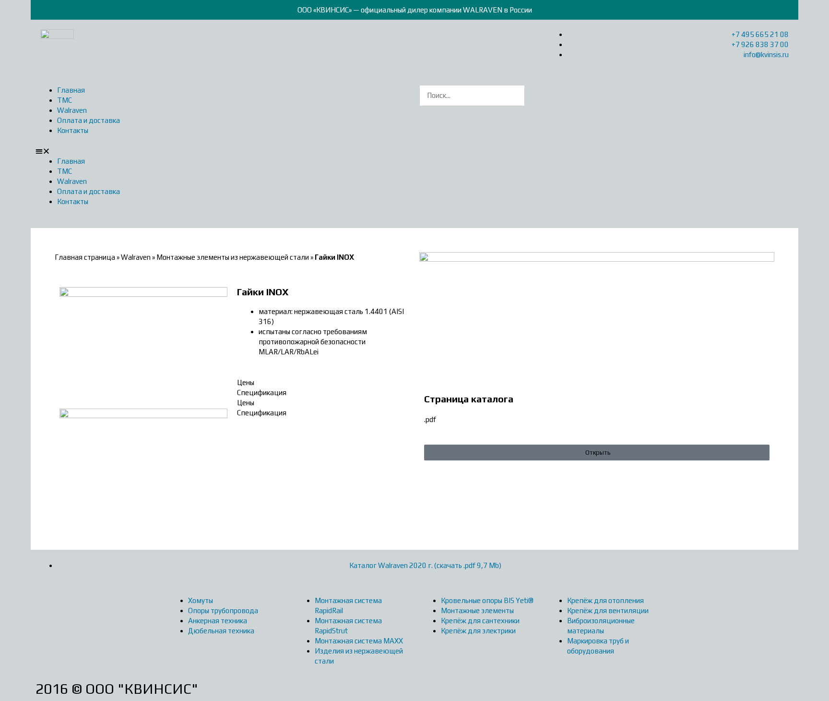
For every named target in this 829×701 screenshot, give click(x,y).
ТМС (64, 100)
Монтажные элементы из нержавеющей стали (232, 257)
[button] (223, 151)
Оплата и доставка (88, 120)
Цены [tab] (245, 382)
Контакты (72, 130)
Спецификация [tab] (261, 392)
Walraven (72, 110)
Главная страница (85, 257)
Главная (71, 90)
